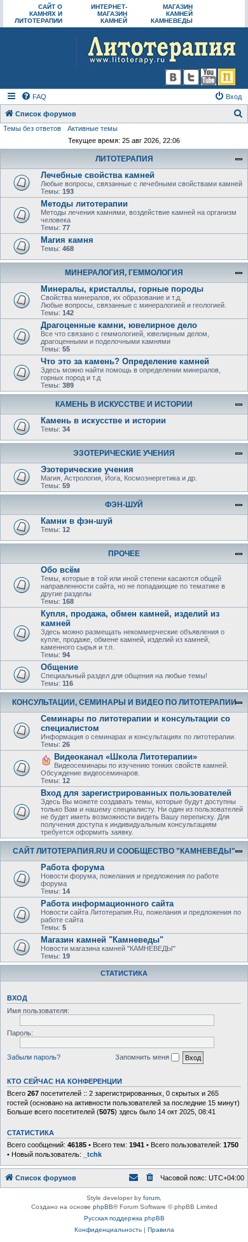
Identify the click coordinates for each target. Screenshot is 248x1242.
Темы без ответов (32, 128)
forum (151, 1197)
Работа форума (72, 867)
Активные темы (92, 128)
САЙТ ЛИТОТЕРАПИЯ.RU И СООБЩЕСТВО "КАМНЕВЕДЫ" (124, 851)
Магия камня (67, 240)
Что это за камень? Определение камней (125, 361)
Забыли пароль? (33, 1057)
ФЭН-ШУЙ (124, 504)
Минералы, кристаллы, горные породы (122, 289)
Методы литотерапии (84, 203)
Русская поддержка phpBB (124, 1218)
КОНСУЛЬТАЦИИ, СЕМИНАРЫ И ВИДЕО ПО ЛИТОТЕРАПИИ (124, 702)
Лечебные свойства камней (98, 175)
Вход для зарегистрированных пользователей (136, 793)
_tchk (92, 1154)
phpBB (103, 1206)
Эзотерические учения (87, 469)
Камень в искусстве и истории (103, 420)
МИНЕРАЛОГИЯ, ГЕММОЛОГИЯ (124, 272)
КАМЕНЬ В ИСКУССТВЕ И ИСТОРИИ (124, 404)
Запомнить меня (143, 1057)
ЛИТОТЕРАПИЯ (124, 158)
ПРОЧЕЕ (124, 553)
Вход (17, 998)
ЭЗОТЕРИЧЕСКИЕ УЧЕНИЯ (124, 453)
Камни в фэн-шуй (77, 521)
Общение (59, 667)
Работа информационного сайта (107, 903)
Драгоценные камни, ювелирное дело (119, 325)
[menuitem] (33, 96)
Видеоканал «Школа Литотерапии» (125, 756)
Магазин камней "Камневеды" (102, 940)
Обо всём (60, 570)
